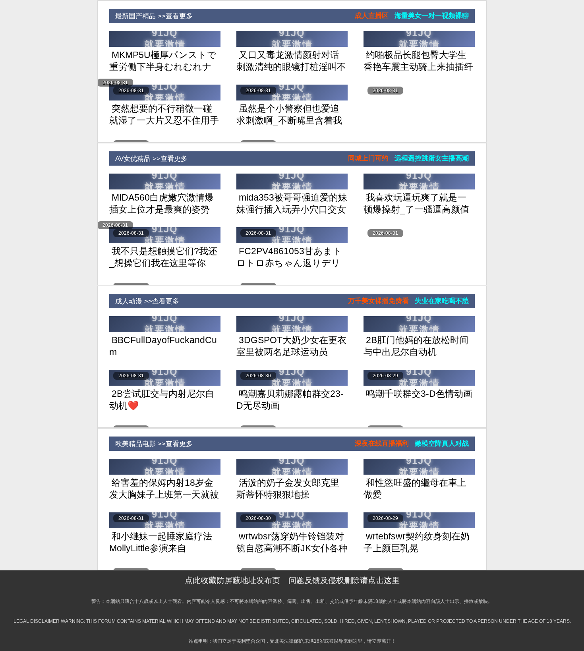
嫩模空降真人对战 (442, 443)
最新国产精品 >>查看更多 (151, 16)
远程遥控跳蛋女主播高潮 (431, 158)
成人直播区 (372, 15)
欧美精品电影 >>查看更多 (151, 444)
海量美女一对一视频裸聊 (431, 15)
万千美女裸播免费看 (378, 301)
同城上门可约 (368, 158)
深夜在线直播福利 (382, 443)
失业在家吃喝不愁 (442, 301)
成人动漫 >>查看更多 (144, 301)
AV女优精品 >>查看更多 (148, 158)
